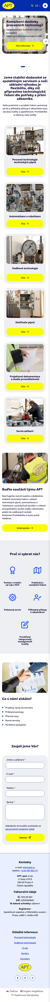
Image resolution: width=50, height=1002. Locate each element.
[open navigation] (45, 5)
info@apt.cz (29, 867)
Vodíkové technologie (25, 942)
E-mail (9, 774)
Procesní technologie (25, 937)
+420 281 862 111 (29, 870)
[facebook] (17, 978)
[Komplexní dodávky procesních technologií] (8, 5)
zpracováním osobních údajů (20, 829)
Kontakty (25, 958)
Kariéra (25, 953)
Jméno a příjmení (15, 760)
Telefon (10, 788)
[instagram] (25, 978)
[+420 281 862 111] (32, 5)
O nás (25, 948)
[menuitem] (12, 991)
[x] (32, 978)
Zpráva (9, 802)
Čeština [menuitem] (14, 991)
